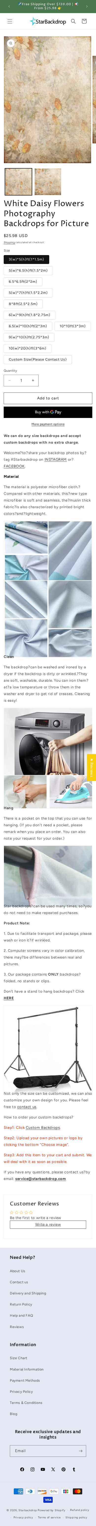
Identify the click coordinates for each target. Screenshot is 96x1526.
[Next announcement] (86, 6)
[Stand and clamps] (48, 1083)
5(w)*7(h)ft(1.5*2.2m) (28, 293)
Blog (13, 1414)
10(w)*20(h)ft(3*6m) (27, 348)
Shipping (9, 242)
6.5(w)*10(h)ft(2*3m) (28, 326)
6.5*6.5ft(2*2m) (23, 282)
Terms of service (49, 1517)
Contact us (19, 1282)
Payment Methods (25, 1380)
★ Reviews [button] (91, 767)
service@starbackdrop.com (40, 1179)
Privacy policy (23, 1517)
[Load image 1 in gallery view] (18, 182)
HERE (9, 998)
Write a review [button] (48, 1224)
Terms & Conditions (26, 1403)
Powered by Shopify (51, 1510)
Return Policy (21, 1304)
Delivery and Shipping (28, 1293)
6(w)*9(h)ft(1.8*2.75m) (29, 315)
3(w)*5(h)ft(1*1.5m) (26, 259)
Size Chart (18, 1358)
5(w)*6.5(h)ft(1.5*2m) (28, 270)
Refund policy (79, 1510)
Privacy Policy (21, 1392)
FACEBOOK (14, 466)
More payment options (48, 424)
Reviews (17, 1327)
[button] (9, 21)
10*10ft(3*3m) (73, 326)
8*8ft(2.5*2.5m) (23, 304)
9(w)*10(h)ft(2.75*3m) (29, 337)
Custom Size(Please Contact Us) (38, 359)
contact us (26, 1107)
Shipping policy (76, 1517)
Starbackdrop (27, 1510)
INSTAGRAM (56, 459)
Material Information (27, 1369)
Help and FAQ (21, 1315)
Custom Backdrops (43, 1127)
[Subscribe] (80, 1451)
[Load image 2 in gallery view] (48, 182)
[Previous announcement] (9, 6)
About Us (17, 1271)
